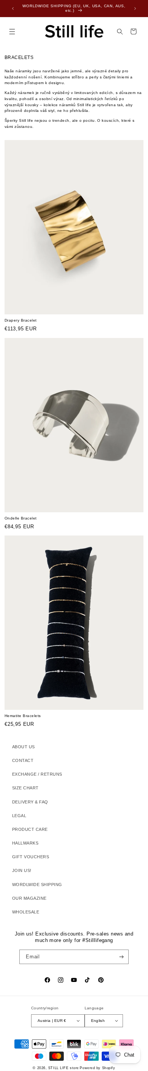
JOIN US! (21, 870)
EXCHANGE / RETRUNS (37, 774)
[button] (12, 31)
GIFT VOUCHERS (30, 856)
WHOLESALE (25, 912)
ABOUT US (23, 746)
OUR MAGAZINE (29, 898)
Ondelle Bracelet (21, 518)
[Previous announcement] (13, 8)
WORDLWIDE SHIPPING (37, 884)
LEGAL (19, 815)
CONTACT (22, 760)
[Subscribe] (121, 957)
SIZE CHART (25, 788)
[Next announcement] (135, 8)
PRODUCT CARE (30, 829)
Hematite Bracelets (23, 716)
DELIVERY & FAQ (30, 802)
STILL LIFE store (63, 1068)
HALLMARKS (25, 843)
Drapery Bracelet (21, 320)
